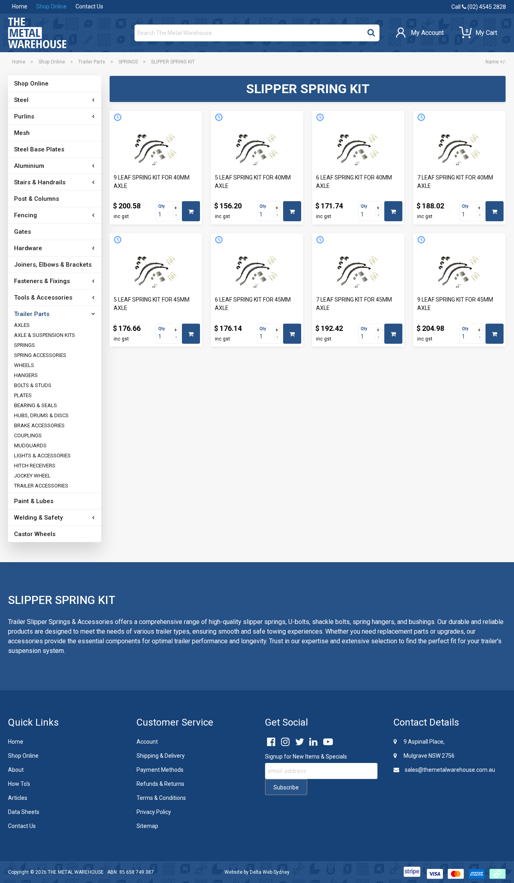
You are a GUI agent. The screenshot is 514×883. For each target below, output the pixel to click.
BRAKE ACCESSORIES (39, 425)
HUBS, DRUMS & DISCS (41, 415)
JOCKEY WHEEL (32, 476)
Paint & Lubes (33, 501)
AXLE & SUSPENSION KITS (44, 335)
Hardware (28, 248)
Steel (21, 100)
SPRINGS (128, 62)
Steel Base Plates (39, 149)
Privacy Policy (154, 812)
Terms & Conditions (161, 798)
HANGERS (26, 375)
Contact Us (89, 6)
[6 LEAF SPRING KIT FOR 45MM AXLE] (257, 271)
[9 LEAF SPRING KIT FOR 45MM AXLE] (459, 271)
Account (147, 741)
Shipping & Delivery (161, 755)
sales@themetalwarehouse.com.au (449, 770)
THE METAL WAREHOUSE (76, 872)
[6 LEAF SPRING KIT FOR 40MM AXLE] (358, 148)
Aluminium (29, 165)
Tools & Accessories (43, 297)
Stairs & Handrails (39, 182)
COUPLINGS (28, 435)
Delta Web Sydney (270, 872)
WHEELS (24, 365)
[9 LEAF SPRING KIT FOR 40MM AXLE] (156, 148)
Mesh (22, 133)
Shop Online (51, 6)
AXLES (22, 325)
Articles (17, 798)
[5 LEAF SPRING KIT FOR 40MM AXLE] (257, 148)
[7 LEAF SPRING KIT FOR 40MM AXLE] (459, 148)
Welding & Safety (38, 517)
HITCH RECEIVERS (34, 466)
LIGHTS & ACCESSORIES (42, 456)
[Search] (371, 31)
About (16, 770)
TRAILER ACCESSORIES (41, 486)
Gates (22, 231)
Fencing (25, 215)
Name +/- (495, 62)
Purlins (24, 116)
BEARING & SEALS (35, 405)
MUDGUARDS (30, 446)
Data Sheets (23, 812)
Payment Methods (160, 770)
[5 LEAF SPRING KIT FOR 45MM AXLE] (156, 271)
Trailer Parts (91, 62)
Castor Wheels (34, 534)
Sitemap (147, 826)
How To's (19, 784)
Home (19, 6)
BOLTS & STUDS (32, 385)
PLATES (23, 395)
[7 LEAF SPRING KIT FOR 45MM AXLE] (358, 271)
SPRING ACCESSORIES (40, 355)
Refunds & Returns (160, 784)
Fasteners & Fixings (42, 281)
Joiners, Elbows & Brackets (53, 264)
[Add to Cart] (191, 211)
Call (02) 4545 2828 (478, 7)
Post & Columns (36, 198)
